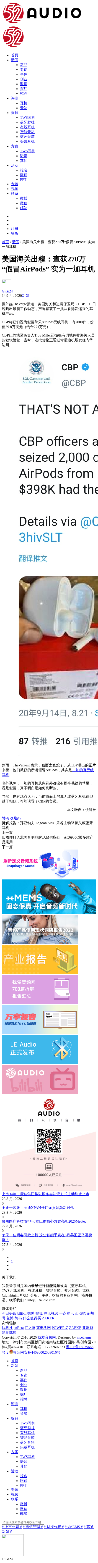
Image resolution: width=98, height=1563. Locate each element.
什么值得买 (32, 1318)
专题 (14, 184)
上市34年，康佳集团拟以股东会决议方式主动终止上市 (45, 1194)
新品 (23, 65)
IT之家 (30, 1328)
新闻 (14, 60)
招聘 (23, 93)
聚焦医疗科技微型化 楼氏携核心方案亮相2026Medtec (44, 1221)
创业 (23, 79)
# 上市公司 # (12, 1527)
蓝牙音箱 (27, 137)
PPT (23, 180)
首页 (14, 55)
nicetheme (84, 1337)
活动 (14, 165)
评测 (14, 98)
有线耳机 (27, 127)
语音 (23, 156)
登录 (14, 233)
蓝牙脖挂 (27, 122)
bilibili (21, 1313)
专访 (23, 69)
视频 (14, 189)
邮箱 (23, 208)
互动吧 (80, 1313)
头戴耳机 (27, 141)
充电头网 (43, 1328)
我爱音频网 (47, 1337)
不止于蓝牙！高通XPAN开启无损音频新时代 (38, 1208)
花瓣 (10, 1318)
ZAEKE (75, 1328)
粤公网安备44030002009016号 (36, 1352)
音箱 (23, 108)
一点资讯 (66, 1313)
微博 (23, 198)
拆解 (14, 113)
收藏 (15, 818)
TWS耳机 (27, 117)
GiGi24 (7, 291)
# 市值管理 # (33, 1527)
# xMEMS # (74, 1527)
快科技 (7, 1328)
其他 (23, 161)
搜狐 (39, 1313)
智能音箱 (27, 132)
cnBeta (19, 1328)
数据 (23, 84)
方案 (14, 146)
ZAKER (48, 1318)
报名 (23, 170)
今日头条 (9, 1313)
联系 (14, 193)
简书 (18, 1318)
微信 (23, 203)
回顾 (23, 175)
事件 (23, 74)
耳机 (23, 103)
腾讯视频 (51, 1313)
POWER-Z (60, 1328)
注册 (14, 229)
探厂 (23, 89)
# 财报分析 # (54, 1527)
